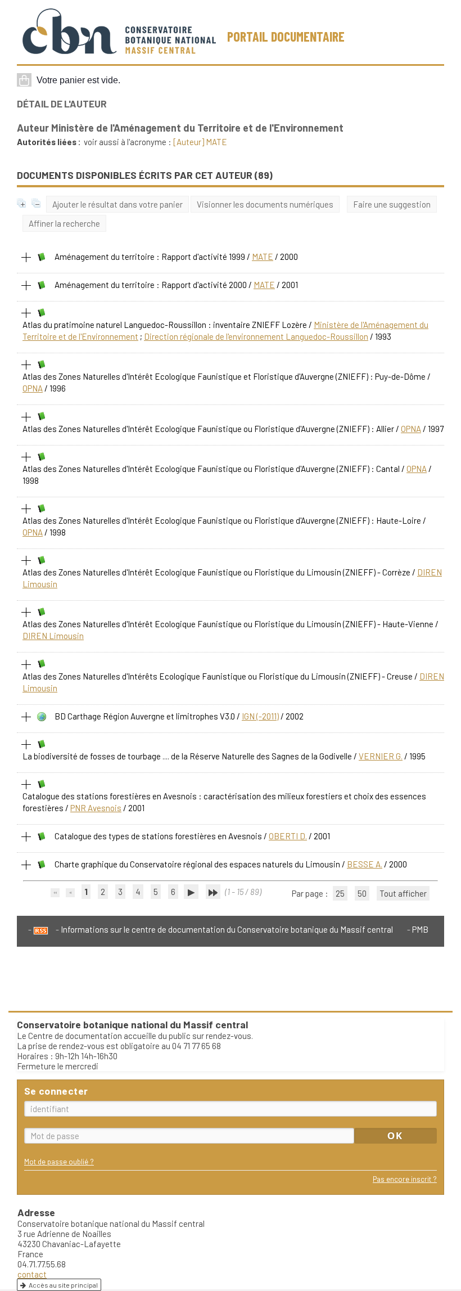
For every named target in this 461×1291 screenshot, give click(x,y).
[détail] (26, 257)
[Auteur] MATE (200, 142)
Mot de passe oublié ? (59, 1161)
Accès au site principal (63, 1285)
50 (362, 893)
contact (32, 1274)
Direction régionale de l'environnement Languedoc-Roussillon (256, 336)
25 (340, 893)
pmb (420, 929)
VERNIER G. (381, 756)
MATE (262, 256)
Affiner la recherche (64, 223)
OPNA (32, 388)
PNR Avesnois (95, 808)
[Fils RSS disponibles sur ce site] (38, 929)
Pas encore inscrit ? (405, 1179)
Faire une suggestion (392, 204)
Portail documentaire (286, 36)
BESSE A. (364, 864)
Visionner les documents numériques (265, 204)
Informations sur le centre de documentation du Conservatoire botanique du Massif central (227, 929)
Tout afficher (403, 893)
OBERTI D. (288, 836)
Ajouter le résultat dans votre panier (117, 204)
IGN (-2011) (260, 716)
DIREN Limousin (53, 636)
